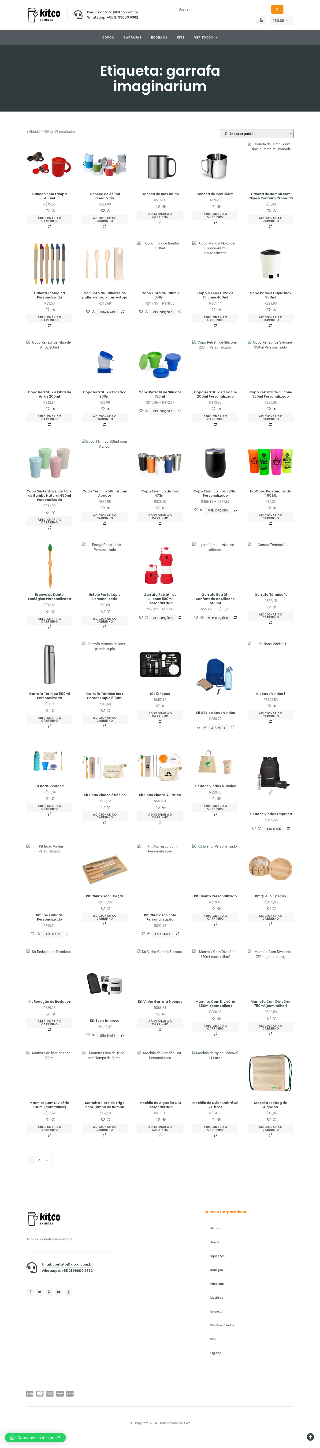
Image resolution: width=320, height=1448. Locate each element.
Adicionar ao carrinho (49, 219)
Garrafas (132, 37)
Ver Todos (203, 37)
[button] (35, 1437)
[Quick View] (53, 211)
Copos (108, 37)
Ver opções (163, 312)
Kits (181, 37)
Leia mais (107, 312)
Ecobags (159, 37)
